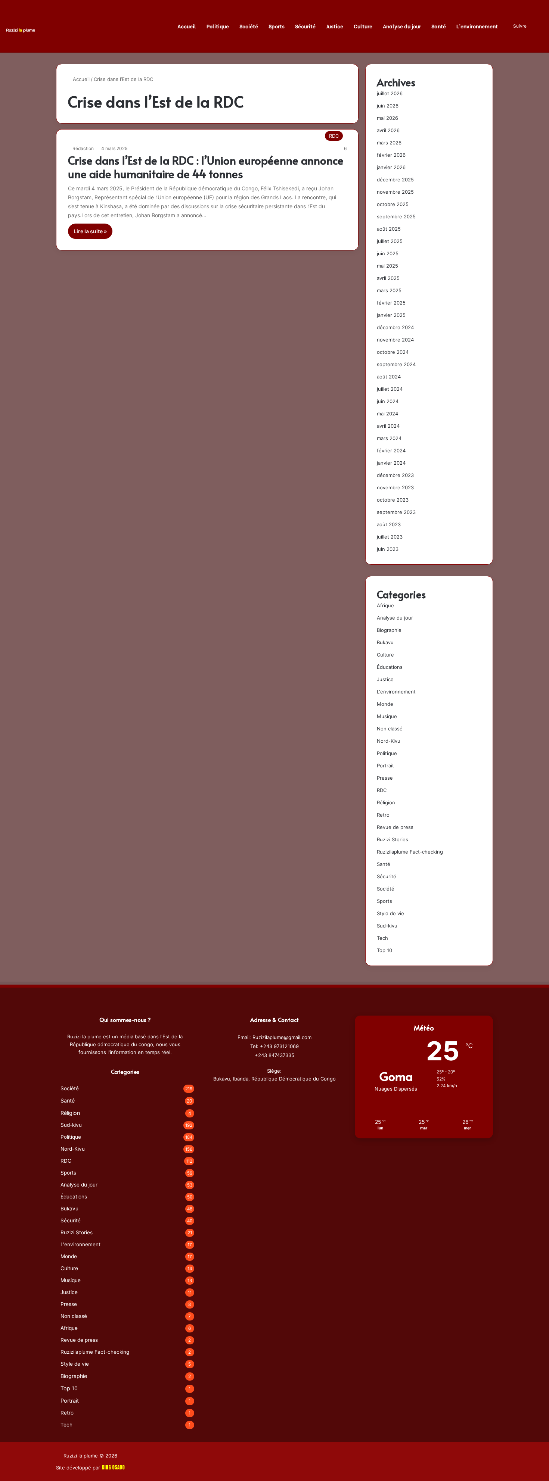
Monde (385, 704)
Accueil (186, 26)
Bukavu (385, 642)
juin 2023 (387, 549)
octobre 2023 (393, 500)
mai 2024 (387, 414)
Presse (385, 778)
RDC (382, 790)
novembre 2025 (395, 192)
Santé (438, 26)
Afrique (385, 605)
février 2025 (391, 303)
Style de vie (390, 913)
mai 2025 (387, 266)
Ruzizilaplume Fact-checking (410, 852)
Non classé (390, 729)
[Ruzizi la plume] (20, 29)
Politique (218, 26)
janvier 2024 (391, 463)
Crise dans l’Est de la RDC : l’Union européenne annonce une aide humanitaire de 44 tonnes (206, 166)
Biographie (389, 630)
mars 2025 (389, 290)
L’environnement (477, 26)
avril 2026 (388, 130)
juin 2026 (387, 106)
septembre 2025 (396, 216)
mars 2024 (389, 438)
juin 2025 (387, 253)
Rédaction (83, 148)
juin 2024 (387, 401)
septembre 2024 (396, 364)
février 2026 (391, 155)
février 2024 (391, 450)
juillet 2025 (390, 241)
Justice (334, 26)
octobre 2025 (393, 204)
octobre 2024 (393, 352)
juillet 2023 (390, 537)
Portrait (385, 765)
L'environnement (396, 692)
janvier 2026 (391, 167)
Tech (382, 938)
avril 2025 (388, 278)
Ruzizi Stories (392, 839)
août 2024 (389, 377)
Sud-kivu (387, 926)
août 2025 (389, 229)
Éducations (390, 667)
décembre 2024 (395, 327)
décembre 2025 (395, 180)
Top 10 (384, 950)
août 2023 (389, 524)
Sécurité (305, 26)
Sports (277, 26)
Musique (387, 716)
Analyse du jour (402, 26)
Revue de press (395, 827)
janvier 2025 (391, 315)
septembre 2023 (396, 512)
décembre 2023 (395, 475)
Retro (383, 815)
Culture (363, 26)
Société (248, 26)
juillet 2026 (390, 93)
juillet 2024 (390, 389)
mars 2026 (389, 143)
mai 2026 (387, 118)
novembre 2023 (395, 487)
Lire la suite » (90, 231)
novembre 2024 (395, 340)
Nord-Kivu (388, 741)
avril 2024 (388, 426)
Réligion (386, 802)
